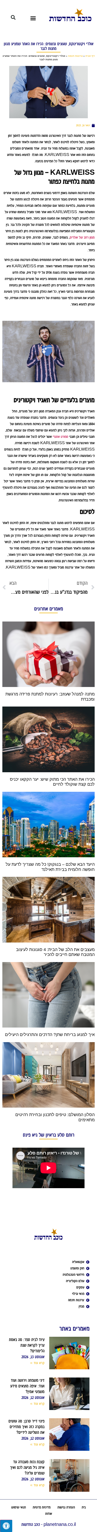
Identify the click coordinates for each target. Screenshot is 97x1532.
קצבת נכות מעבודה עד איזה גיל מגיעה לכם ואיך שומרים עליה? (27, 1467)
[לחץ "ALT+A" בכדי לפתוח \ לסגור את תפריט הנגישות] (6, 1526)
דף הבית (90, 56)
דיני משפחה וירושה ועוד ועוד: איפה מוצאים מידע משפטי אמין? (27, 1386)
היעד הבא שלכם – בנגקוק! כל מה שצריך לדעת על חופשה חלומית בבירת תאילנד (50, 867)
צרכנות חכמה (75, 56)
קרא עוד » (37, 1363)
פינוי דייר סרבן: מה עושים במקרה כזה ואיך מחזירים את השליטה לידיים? (26, 1427)
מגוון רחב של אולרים (82, 237)
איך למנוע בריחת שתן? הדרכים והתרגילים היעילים (50, 1034)
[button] (33, 18)
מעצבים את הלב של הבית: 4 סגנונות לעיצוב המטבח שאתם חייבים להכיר (55, 952)
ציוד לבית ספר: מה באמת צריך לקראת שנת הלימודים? (26, 1345)
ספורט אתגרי (60, 437)
